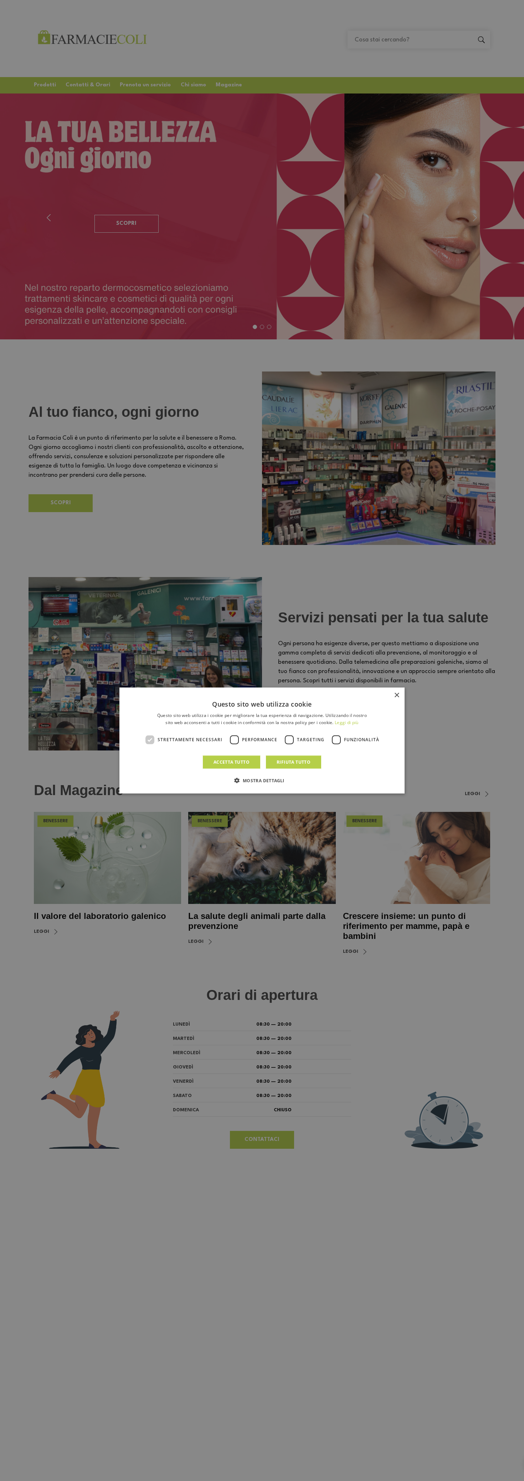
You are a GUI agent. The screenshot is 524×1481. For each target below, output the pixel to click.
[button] (262, 780)
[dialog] (262, 741)
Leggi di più (347, 722)
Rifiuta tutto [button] (293, 762)
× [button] (396, 695)
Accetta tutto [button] (232, 762)
